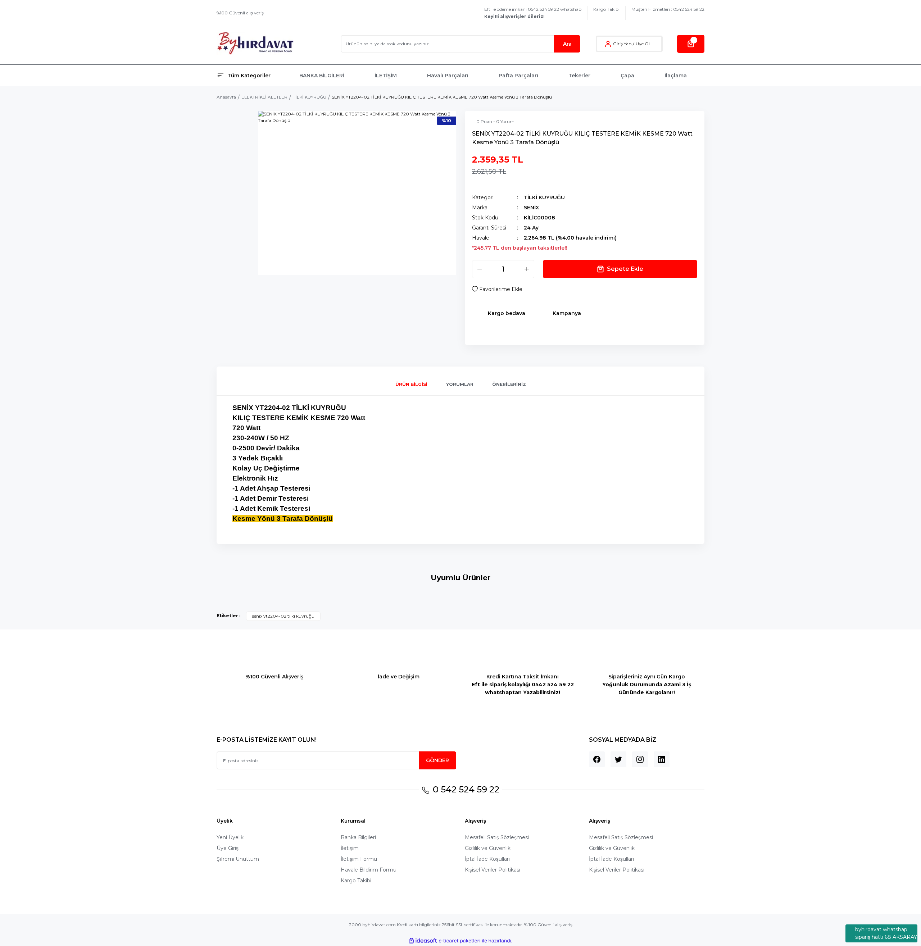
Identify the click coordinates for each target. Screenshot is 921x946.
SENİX (531, 207)
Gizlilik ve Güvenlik (488, 848)
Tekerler (579, 75)
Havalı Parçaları (447, 75)
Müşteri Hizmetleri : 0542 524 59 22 (667, 9)
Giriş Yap (622, 43)
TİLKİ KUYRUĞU (544, 197)
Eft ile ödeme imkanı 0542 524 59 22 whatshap (532, 12)
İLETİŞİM (386, 75)
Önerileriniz (509, 384)
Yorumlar (459, 384)
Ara (567, 44)
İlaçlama (675, 75)
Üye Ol (643, 43)
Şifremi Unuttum (238, 859)
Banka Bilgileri (358, 837)
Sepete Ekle (625, 268)
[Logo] (255, 44)
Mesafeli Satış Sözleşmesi (497, 837)
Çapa (627, 75)
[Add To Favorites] (497, 289)
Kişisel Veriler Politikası (492, 870)
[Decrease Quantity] (479, 269)
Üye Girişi (228, 848)
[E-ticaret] (460, 941)
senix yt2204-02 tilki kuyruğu (283, 616)
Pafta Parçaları (518, 75)
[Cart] (690, 43)
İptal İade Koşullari (487, 859)
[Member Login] (608, 43)
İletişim (350, 848)
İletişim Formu (359, 859)
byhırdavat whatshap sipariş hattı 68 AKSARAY (886, 933)
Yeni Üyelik (230, 837)
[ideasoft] (422, 940)
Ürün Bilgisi (411, 384)
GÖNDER (437, 760)
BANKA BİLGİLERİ (321, 75)
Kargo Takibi (606, 9)
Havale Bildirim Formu (368, 870)
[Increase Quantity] (527, 269)
